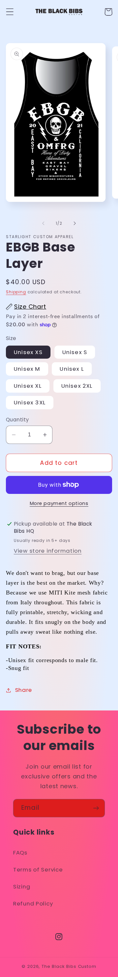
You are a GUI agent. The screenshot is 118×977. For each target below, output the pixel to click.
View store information (48, 551)
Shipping (16, 292)
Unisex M (27, 369)
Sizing (21, 886)
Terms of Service (38, 869)
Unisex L (72, 369)
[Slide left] (43, 223)
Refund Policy (33, 903)
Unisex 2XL (77, 386)
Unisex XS (28, 352)
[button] (10, 12)
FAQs (20, 852)
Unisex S (75, 352)
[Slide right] (75, 223)
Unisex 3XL (30, 402)
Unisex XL (28, 386)
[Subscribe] (96, 808)
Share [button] (23, 690)
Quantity (17, 419)
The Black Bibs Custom (69, 966)
